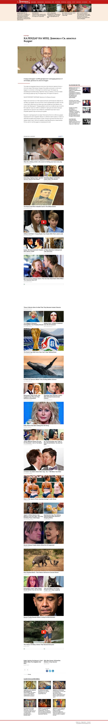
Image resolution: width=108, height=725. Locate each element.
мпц (30, 674)
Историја (57, 2)
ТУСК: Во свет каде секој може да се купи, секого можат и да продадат (75, 102)
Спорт (73, 2)
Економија (48, 2)
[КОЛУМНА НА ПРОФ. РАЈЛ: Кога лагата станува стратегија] (69, 8)
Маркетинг (83, 722)
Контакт (89, 722)
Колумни (84, 2)
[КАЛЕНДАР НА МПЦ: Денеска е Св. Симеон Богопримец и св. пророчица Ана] (44, 685)
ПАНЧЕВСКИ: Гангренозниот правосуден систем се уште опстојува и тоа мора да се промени (39, 14)
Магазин (78, 2)
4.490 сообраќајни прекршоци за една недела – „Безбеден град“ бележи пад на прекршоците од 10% (54, 15)
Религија (63, 2)
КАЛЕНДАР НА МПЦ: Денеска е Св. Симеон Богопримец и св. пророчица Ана (43, 692)
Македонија (40, 2)
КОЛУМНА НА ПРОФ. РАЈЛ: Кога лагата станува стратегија (68, 14)
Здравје (69, 2)
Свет (53, 2)
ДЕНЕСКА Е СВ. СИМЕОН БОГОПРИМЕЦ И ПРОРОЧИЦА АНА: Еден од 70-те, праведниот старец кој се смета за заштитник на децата (30, 693)
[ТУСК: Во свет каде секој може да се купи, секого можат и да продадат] (87, 103)
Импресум (78, 722)
